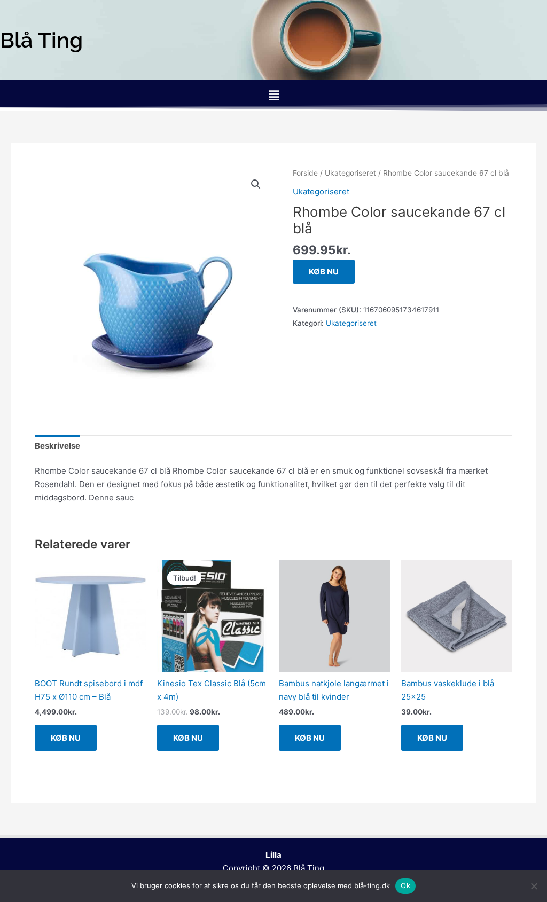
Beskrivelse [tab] (57, 446)
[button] (273, 95)
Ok (405, 885)
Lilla (273, 855)
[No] (533, 886)
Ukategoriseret (350, 173)
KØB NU (324, 271)
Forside (305, 173)
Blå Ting (308, 868)
